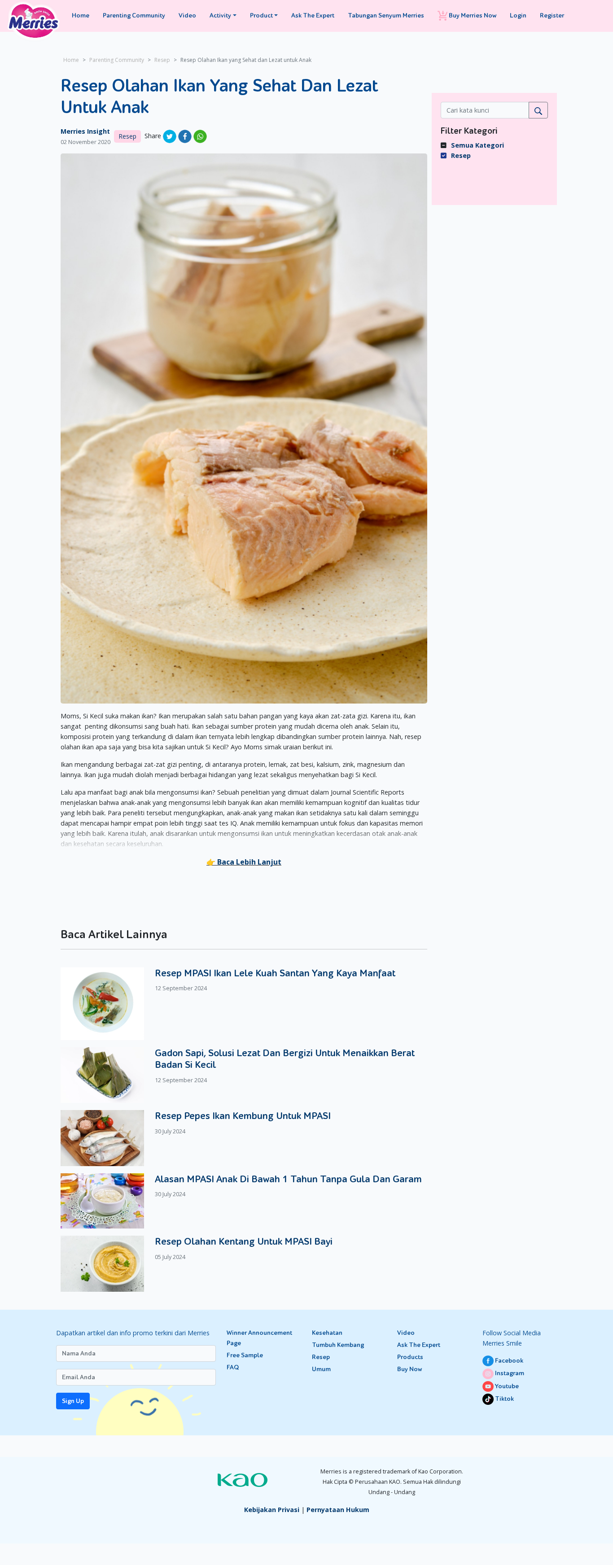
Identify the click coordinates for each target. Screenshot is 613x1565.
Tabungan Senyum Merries (386, 15)
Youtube (506, 1386)
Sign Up (73, 1401)
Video (187, 15)
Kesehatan (327, 1333)
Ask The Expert (312, 15)
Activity (220, 15)
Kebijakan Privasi (271, 1509)
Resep (162, 60)
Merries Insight (85, 131)
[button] (243, 862)
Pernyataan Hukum (337, 1509)
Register (552, 15)
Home (80, 15)
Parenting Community (134, 15)
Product (261, 15)
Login (518, 15)
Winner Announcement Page (259, 1338)
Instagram (509, 1373)
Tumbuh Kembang (338, 1345)
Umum (321, 1369)
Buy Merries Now (471, 15)
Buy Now (409, 1369)
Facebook (508, 1360)
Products (410, 1357)
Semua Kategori (477, 145)
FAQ (233, 1367)
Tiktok (504, 1399)
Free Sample (245, 1355)
